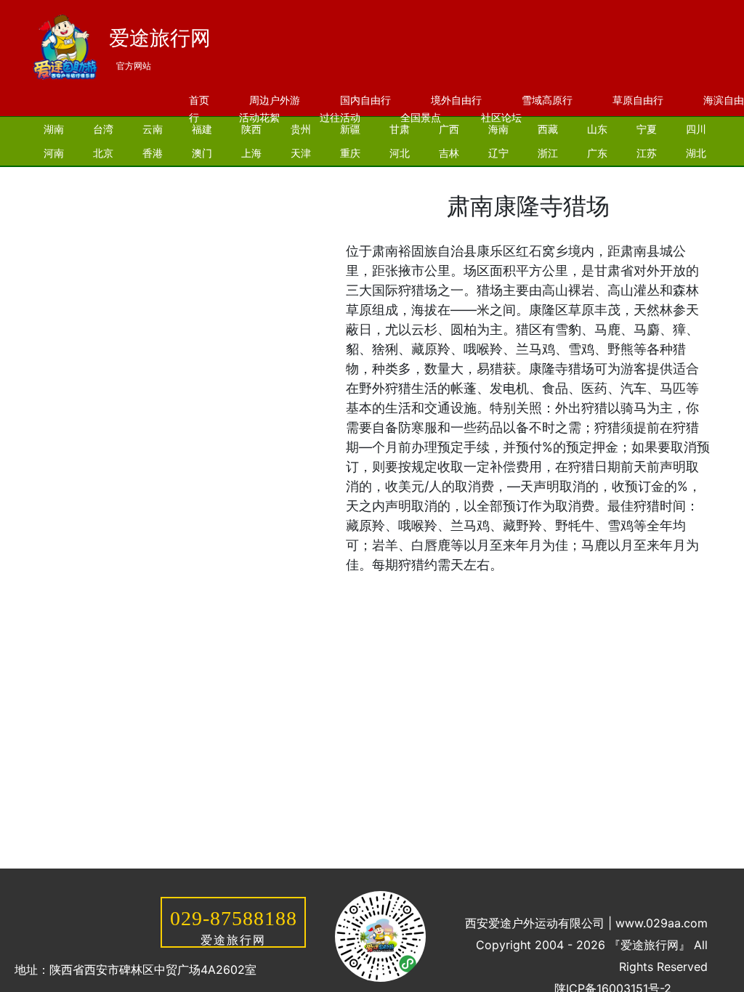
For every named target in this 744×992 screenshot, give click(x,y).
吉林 (449, 153)
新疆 (350, 129)
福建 (202, 129)
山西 (54, 177)
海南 (498, 129)
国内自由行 (365, 100)
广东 (597, 153)
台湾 (103, 129)
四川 (696, 129)
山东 (597, 129)
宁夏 (646, 129)
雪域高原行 (547, 100)
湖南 (54, 129)
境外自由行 (456, 100)
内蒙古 (316, 177)
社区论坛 (501, 117)
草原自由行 (637, 100)
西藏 (548, 129)
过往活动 (340, 117)
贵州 (301, 129)
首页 (199, 100)
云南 (152, 129)
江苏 (646, 153)
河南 (54, 153)
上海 (251, 153)
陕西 (251, 129)
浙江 (548, 153)
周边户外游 (274, 100)
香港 (152, 153)
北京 (103, 153)
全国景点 (420, 117)
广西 (449, 129)
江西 (152, 177)
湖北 (696, 153)
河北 (399, 153)
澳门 (202, 153)
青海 (202, 177)
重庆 (350, 153)
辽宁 (498, 153)
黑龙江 (256, 177)
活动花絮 (259, 117)
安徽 (103, 177)
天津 (301, 153)
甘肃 (399, 129)
